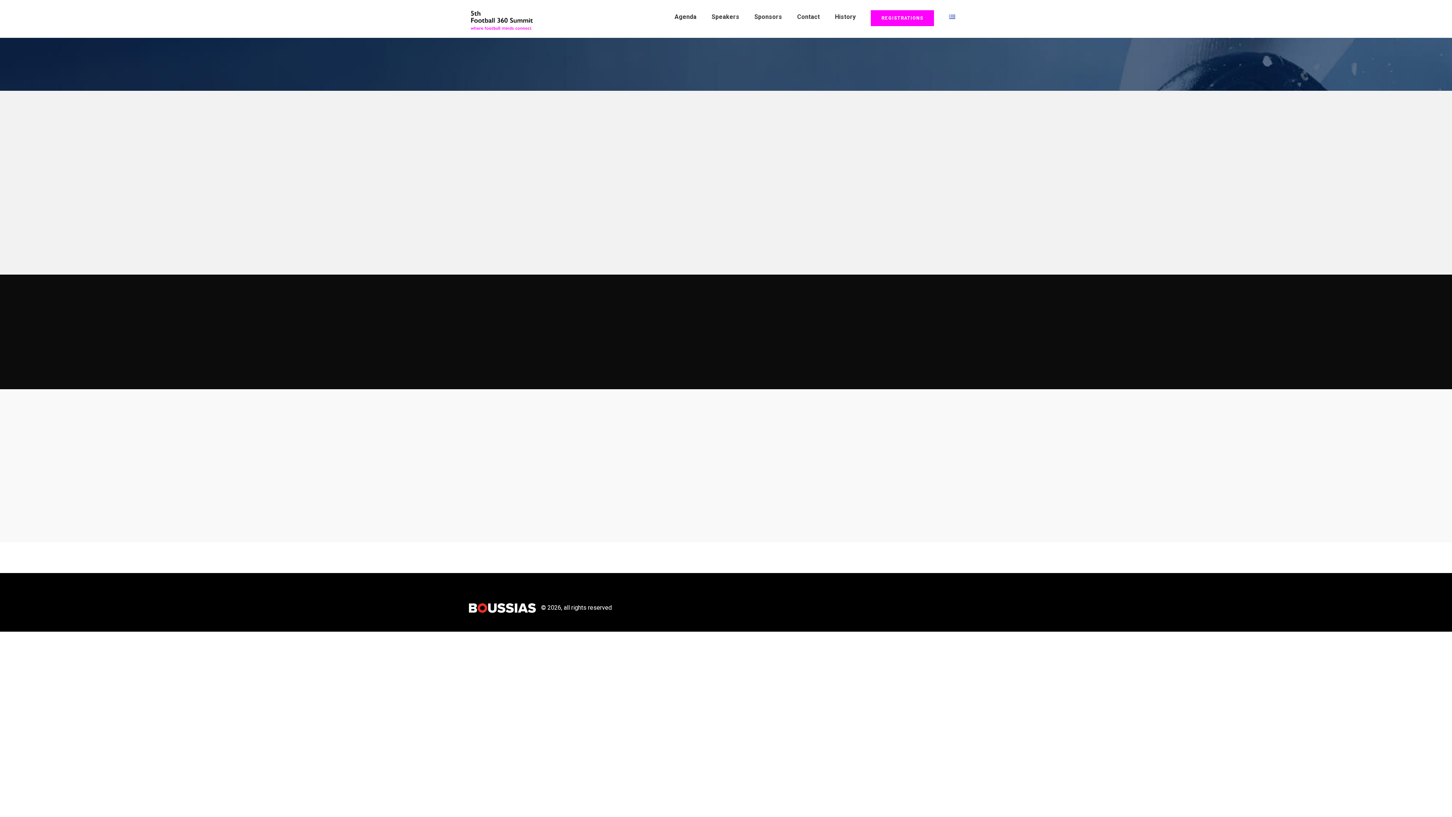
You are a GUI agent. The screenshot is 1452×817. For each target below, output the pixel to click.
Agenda (686, 16)
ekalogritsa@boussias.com (646, 490)
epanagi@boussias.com (597, 474)
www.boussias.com (854, 530)
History (845, 16)
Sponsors (768, 16)
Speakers (725, 16)
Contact (808, 16)
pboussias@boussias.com (617, 507)
